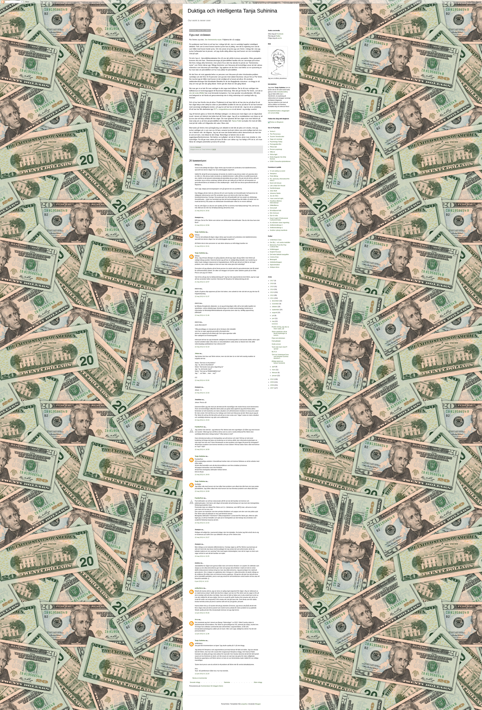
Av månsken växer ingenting (279, 222)
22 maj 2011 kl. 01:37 (202, 296)
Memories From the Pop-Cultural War (278, 246)
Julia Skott (273, 191)
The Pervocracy (275, 134)
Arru (196, 619)
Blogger (258, 704)
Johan (197, 353)
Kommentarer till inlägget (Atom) (212, 686)
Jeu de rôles (274, 196)
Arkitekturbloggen (276, 262)
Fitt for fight (273, 154)
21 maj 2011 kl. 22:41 (202, 246)
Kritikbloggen (274, 249)
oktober (275, 307)
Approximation (275, 265)
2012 (272, 295)
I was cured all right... (277, 198)
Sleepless (273, 173)
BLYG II (274, 352)
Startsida (227, 682)
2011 (272, 298)
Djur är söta (274, 215)
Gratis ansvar (276, 344)
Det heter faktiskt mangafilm (279, 254)
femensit (198, 147)
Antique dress (274, 267)
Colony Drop (274, 257)
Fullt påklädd (276, 341)
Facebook (280, 34)
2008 (272, 385)
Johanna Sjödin (275, 193)
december (275, 301)
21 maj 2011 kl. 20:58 (202, 225)
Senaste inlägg (195, 682)
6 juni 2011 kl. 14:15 (201, 581)
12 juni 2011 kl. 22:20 (202, 674)
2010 (272, 379)
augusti (274, 312)
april (273, 367)
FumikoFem (199, 427)
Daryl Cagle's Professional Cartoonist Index (279, 219)
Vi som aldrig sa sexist (277, 171)
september (276, 310)
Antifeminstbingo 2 (276, 225)
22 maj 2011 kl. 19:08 (202, 491)
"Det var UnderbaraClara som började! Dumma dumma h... (280, 356)
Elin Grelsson (274, 213)
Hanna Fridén (237, 121)
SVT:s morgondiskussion (223, 109)
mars (274, 370)
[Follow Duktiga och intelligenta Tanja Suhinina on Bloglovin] (275, 122)
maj (273, 321)
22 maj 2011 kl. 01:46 (202, 315)
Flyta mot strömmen (278, 338)
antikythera (199, 588)
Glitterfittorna (274, 205)
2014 (272, 289)
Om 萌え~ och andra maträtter (280, 242)
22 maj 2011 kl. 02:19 (202, 347)
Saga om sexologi (276, 139)
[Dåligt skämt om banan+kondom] (278, 362)
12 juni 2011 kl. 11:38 (202, 634)
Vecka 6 (272, 131)
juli (273, 315)
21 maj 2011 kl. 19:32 (202, 211)
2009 (272, 382)
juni (273, 318)
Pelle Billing (274, 176)
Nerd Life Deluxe (275, 183)
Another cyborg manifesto (278, 230)
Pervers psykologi (276, 149)
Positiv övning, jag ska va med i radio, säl (280, 327)
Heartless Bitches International (276, 202)
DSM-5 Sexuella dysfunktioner (280, 161)
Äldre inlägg (258, 682)
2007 (272, 388)
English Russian (275, 252)
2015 (272, 286)
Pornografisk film (275, 144)
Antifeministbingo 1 (276, 228)
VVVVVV (275, 324)
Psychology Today (276, 142)
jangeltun (244, 704)
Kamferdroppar (275, 188)
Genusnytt (273, 208)
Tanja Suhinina (200, 232)
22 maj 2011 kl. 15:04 (202, 420)
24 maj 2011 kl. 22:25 (202, 556)
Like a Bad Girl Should (277, 186)
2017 (272, 281)
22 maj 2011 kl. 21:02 (202, 523)
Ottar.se (272, 152)
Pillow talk (273, 147)
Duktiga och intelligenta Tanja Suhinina (232, 11)
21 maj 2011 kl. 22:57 (202, 282)
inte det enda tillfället (196, 93)
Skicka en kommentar (199, 678)
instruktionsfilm (282, 92)
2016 (272, 283)
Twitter (278, 36)
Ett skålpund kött (275, 210)
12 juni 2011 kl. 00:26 (202, 613)
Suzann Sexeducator (277, 136)
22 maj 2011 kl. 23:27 (202, 537)
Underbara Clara (275, 240)
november (275, 304)
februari (275, 372)
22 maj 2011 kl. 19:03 (202, 474)
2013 (272, 292)
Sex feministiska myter (213, 40)
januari (274, 375)
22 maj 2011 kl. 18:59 (202, 449)
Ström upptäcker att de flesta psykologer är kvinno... (279, 333)
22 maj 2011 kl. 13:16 (202, 393)
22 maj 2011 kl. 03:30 (202, 380)
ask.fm (279, 38)
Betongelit (273, 259)
